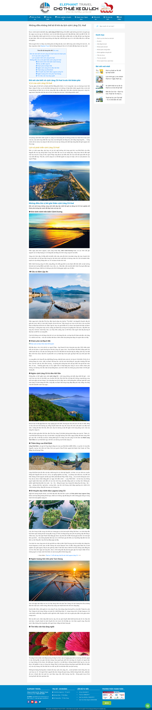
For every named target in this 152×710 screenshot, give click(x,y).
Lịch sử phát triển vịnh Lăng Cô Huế (43, 58)
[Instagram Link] (36, 702)
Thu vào (55, 50)
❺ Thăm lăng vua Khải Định (44, 70)
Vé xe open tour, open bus (105, 61)
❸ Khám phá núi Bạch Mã (44, 66)
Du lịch (99, 41)
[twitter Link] (40, 702)
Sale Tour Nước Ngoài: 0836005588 (88, 699)
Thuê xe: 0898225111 (84, 694)
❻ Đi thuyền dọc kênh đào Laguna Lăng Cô (49, 72)
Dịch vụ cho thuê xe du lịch (105, 38)
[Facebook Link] (28, 702)
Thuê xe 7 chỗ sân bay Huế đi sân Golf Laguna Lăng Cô (62, 555)
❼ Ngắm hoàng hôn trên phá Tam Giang (48, 74)
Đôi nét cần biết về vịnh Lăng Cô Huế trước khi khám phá (48, 54)
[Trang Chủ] (76, 7)
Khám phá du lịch (102, 47)
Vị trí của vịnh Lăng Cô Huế (40, 56)
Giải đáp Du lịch (102, 44)
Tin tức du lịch (101, 58)
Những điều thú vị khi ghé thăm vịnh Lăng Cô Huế (45, 60)
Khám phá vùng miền (103, 49)
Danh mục (100, 35)
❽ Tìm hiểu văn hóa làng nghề (45, 76)
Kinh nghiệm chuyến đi (104, 52)
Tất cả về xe (101, 55)
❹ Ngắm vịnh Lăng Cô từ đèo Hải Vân (47, 68)
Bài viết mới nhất (103, 66)
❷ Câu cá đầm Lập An (43, 64)
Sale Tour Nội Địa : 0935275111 (86, 697)
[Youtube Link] (32, 702)
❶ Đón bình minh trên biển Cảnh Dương (48, 62)
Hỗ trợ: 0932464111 (84, 692)
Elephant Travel (45, 46)
